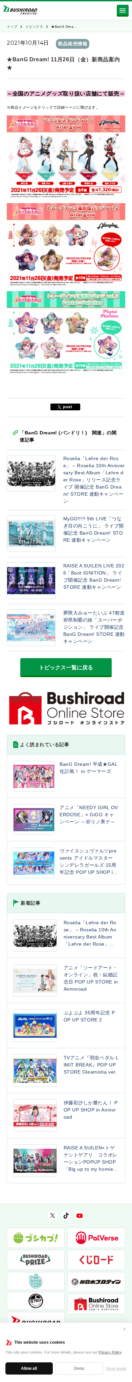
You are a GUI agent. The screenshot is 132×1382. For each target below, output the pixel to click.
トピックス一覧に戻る (66, 667)
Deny (79, 1368)
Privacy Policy (110, 1352)
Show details (116, 1368)
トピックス (34, 26)
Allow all (29, 1368)
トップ (12, 26)
